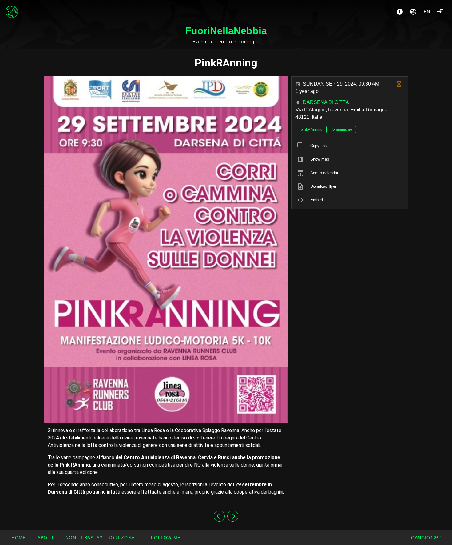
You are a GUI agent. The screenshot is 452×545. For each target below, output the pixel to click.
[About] (399, 11)
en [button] (427, 11)
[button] (102, 537)
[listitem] (349, 146)
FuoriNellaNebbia (226, 30)
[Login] (440, 11)
